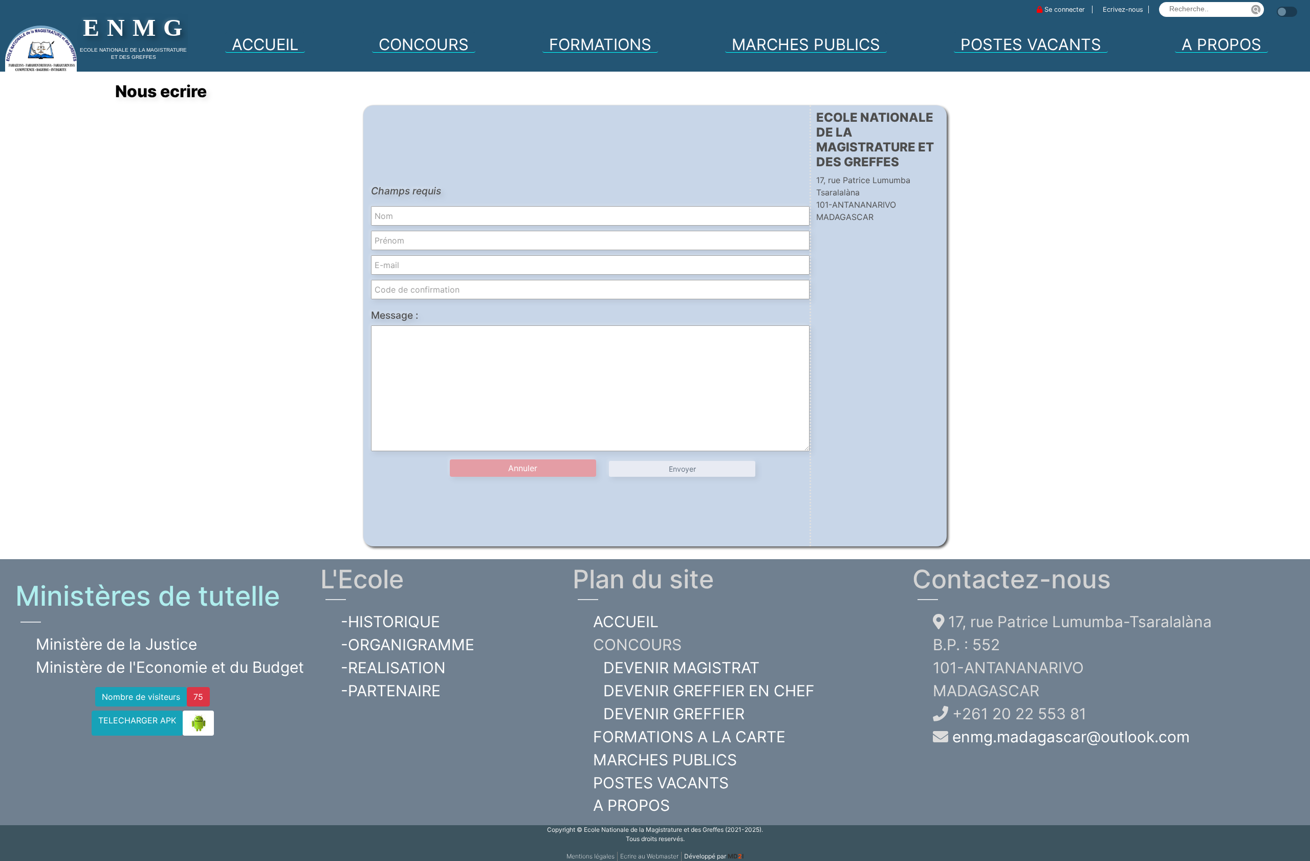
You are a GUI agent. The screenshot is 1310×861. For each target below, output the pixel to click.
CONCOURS (424, 44)
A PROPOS (1221, 44)
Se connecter (1064, 9)
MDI (736, 856)
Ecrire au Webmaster (649, 856)
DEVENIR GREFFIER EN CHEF (709, 690)
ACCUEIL (265, 44)
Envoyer (682, 469)
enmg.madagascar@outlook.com (1071, 736)
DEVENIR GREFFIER (674, 713)
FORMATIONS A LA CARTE (689, 736)
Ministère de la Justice (116, 644)
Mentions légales (590, 856)
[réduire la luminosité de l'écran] (1274, 7)
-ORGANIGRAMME (407, 644)
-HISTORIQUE (390, 621)
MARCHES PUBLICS (806, 44)
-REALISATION (393, 667)
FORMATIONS (600, 44)
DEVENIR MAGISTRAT (681, 667)
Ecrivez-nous (1123, 9)
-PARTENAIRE (391, 690)
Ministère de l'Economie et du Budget (170, 667)
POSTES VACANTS (1030, 44)
